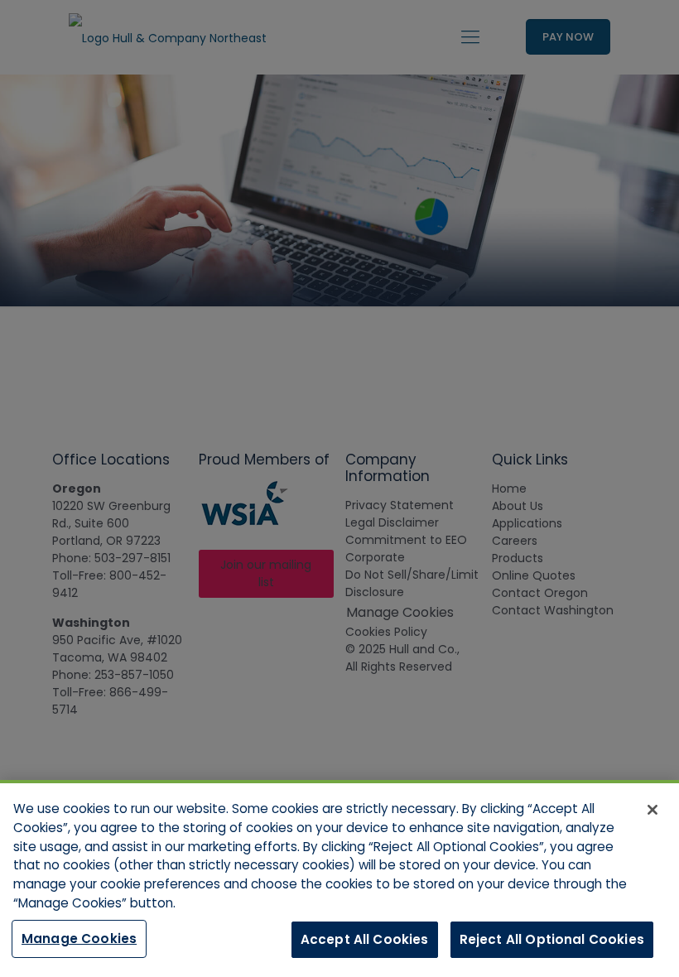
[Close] (652, 810)
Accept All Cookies (365, 939)
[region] (339, 878)
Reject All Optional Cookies (552, 939)
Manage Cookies (79, 938)
